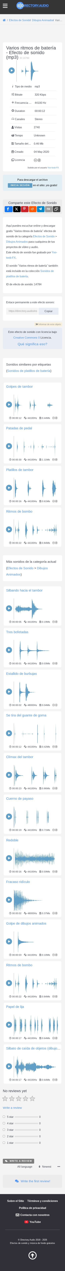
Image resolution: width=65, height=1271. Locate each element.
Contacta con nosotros (35, 1215)
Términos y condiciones (42, 1201)
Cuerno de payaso (19, 798)
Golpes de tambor (19, 386)
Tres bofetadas (17, 632)
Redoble (12, 840)
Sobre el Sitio (15, 1201)
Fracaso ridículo (18, 882)
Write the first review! (35, 1181)
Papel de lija (15, 1007)
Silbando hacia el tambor (24, 590)
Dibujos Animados (17, 241)
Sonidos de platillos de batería (28, 371)
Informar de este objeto (49, 324)
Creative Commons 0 (26, 337)
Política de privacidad (32, 1208)
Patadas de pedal (19, 428)
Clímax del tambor (19, 757)
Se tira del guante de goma (26, 715)
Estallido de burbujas (21, 673)
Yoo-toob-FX (53, 168)
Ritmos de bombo (19, 511)
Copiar (47, 310)
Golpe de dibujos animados (26, 923)
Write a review (12, 1107)
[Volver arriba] (32, 1259)
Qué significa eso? (32, 344)
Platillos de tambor (20, 470)
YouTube (35, 1222)
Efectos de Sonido (44, 236)
